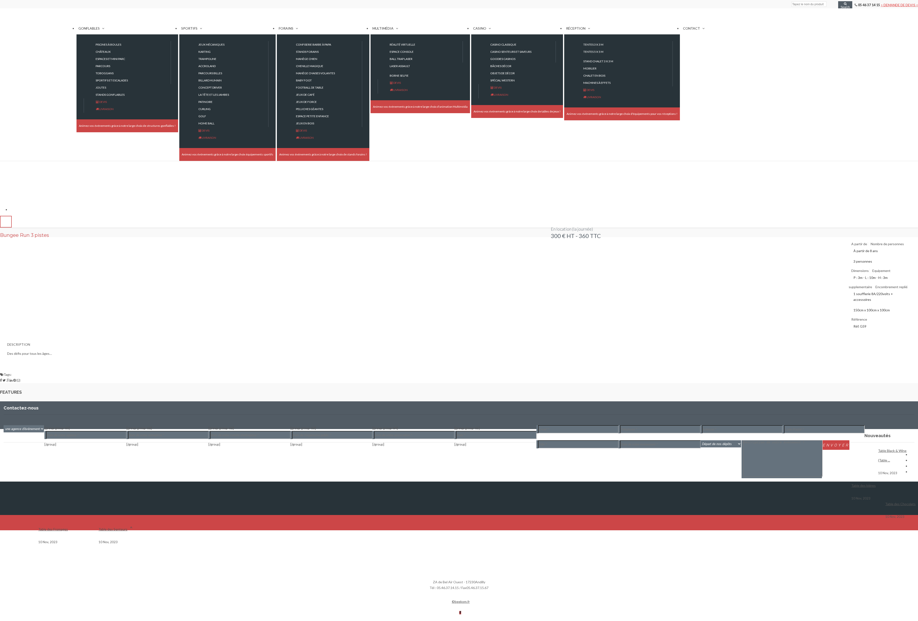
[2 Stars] (4, 240)
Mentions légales (485, 602)
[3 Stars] (7, 240)
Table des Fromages (53, 529)
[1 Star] (1, 240)
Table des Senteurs (112, 529)
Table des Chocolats (900, 504)
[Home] (38, 22)
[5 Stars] (12, 240)
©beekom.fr (461, 602)
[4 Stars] (10, 240)
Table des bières (863, 485)
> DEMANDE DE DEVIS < (899, 5)
